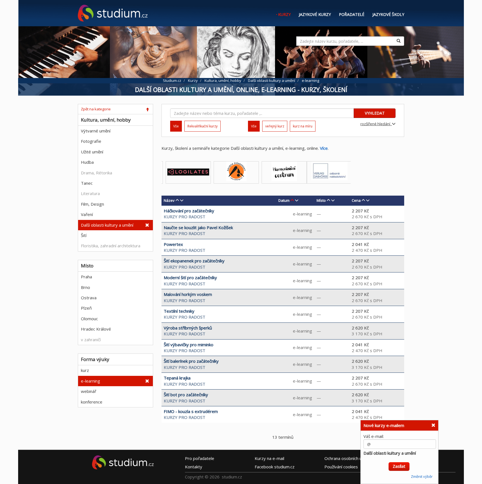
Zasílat (399, 463)
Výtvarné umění (95, 131)
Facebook (275, 466)
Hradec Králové (96, 329)
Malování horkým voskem (188, 294)
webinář (88, 391)
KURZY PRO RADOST (184, 216)
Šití (83, 235)
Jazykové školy (388, 14)
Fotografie (91, 141)
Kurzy (284, 14)
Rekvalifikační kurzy (202, 126)
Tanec (87, 183)
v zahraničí (91, 339)
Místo (321, 200)
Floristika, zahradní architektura (110, 245)
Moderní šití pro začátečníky (190, 277)
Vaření (87, 214)
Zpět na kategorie (96, 108)
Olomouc (89, 318)
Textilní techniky (179, 311)
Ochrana (347, 458)
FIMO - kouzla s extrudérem (191, 411)
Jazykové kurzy (315, 14)
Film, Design (92, 204)
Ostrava (89, 297)
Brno (85, 287)
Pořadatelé (351, 14)
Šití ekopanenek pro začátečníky (194, 261)
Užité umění (92, 152)
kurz (85, 370)
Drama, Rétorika (96, 172)
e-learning (90, 381)
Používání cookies (341, 466)
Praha (86, 276)
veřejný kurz (274, 126)
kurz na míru (302, 126)
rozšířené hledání (376, 123)
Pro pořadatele (199, 458)
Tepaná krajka (177, 378)
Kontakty (193, 466)
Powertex (173, 244)
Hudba (87, 162)
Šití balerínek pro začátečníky (191, 361)
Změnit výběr (422, 473)
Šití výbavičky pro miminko (188, 344)
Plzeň (86, 308)
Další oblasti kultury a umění (107, 225)
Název (169, 200)
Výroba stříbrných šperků (188, 328)
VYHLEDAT (375, 113)
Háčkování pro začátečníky (189, 210)
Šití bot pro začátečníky (186, 394)
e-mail (269, 458)
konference (91, 402)
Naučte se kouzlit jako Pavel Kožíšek (198, 227)
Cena (356, 200)
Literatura (90, 193)
